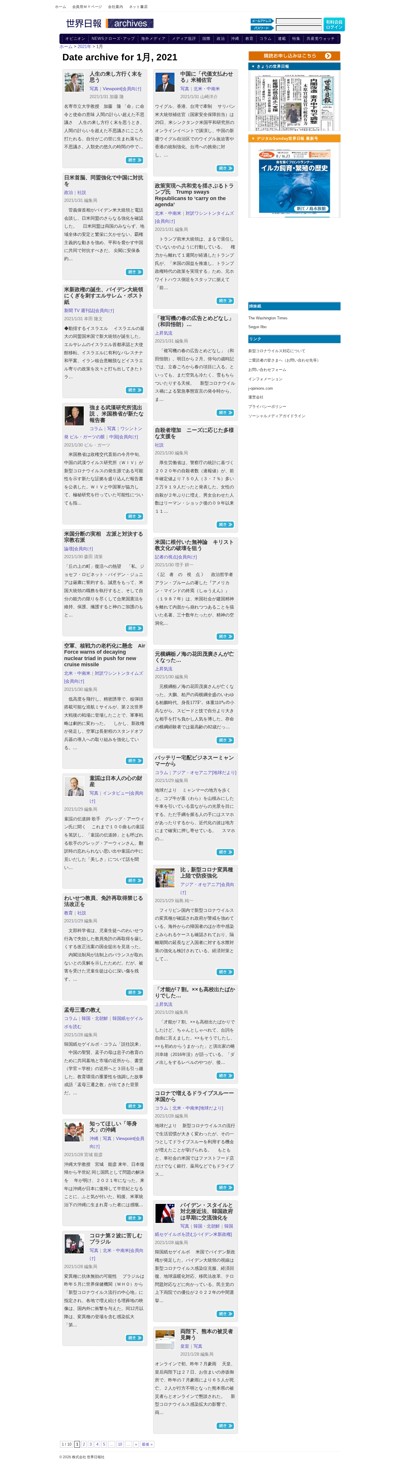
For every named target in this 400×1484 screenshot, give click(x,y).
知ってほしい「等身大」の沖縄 (113, 1127)
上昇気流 (163, 332)
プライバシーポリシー (267, 406)
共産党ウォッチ (321, 38)
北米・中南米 (207, 88)
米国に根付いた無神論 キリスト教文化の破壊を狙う (194, 545)
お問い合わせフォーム (267, 369)
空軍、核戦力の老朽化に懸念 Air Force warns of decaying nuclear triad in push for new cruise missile (104, 655)
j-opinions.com (260, 388)
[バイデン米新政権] (213, 1234)
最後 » (147, 1444)
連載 (282, 38)
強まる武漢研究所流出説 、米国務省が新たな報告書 (117, 414)
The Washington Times (268, 318)
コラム (265, 38)
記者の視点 (166, 556)
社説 (81, 192)
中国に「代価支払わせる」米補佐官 (206, 77)
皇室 (184, 1346)
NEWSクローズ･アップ (113, 38)
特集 (296, 38)
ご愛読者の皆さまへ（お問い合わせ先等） (284, 360)
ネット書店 (138, 7)
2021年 (84, 46)
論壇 (68, 548)
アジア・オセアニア (192, 772)
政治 (221, 38)
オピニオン (75, 38)
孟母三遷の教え (82, 1010)
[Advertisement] (294, 258)
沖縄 (235, 38)
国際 (206, 38)
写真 (94, 88)
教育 (249, 38)
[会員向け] (131, 88)
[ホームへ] (110, 28)
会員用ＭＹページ (87, 7)
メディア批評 (184, 38)
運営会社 (256, 397)
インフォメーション (265, 379)
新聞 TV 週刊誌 (79, 310)
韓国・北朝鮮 (95, 1018)
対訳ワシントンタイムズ (210, 213)
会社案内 (115, 7)
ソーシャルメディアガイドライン (276, 416)
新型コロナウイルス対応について (276, 351)
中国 (113, 436)
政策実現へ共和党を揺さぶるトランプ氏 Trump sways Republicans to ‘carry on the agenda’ (194, 195)
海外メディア (153, 38)
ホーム (60, 7)
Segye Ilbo (257, 327)
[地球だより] (224, 772)
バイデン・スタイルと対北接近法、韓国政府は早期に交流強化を (206, 1211)
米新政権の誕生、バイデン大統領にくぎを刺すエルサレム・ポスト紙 (103, 296)
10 (120, 1444)
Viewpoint (112, 88)
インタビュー (116, 792)
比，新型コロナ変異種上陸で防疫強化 (206, 873)
